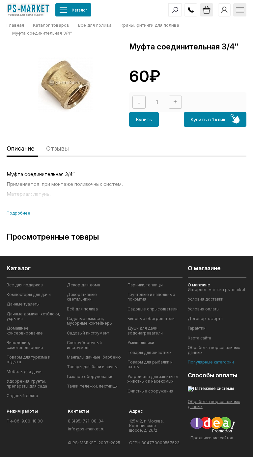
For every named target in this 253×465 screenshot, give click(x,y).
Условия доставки (205, 299)
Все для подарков (25, 285)
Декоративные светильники (82, 297)
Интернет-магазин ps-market (216, 289)
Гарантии (197, 328)
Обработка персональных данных (214, 350)
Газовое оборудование (90, 376)
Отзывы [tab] (57, 148)
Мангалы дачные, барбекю (94, 357)
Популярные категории (211, 362)
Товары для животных (149, 352)
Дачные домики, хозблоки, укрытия (33, 316)
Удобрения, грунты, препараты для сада (27, 383)
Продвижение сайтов (211, 437)
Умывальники (140, 342)
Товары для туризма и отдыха (28, 359)
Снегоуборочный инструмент (84, 345)
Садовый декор (22, 395)
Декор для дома (83, 285)
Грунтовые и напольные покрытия (151, 297)
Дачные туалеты (23, 304)
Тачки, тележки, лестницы (92, 386)
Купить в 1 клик (208, 119)
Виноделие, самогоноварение (25, 345)
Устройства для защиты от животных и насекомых (153, 379)
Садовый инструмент (88, 333)
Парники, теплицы (145, 285)
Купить (144, 119)
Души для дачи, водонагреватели (145, 330)
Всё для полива (82, 309)
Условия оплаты (203, 309)
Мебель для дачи (24, 371)
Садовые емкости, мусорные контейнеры (90, 321)
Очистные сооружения (150, 391)
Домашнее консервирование (25, 330)
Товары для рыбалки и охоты (150, 364)
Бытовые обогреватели (151, 318)
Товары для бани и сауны (92, 366)
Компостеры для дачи (29, 294)
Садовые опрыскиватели (152, 309)
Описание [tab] (21, 148)
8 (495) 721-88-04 (86, 421)
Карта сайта (199, 338)
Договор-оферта (205, 318)
